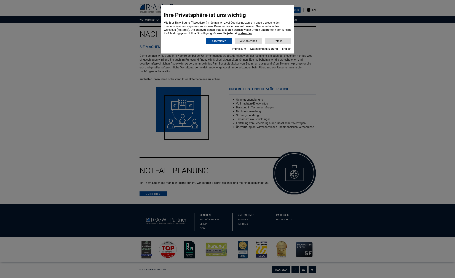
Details (278, 41)
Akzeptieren (219, 41)
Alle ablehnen (248, 41)
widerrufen (245, 33)
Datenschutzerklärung (264, 48)
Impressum (239, 48)
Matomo (183, 29)
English (286, 48)
